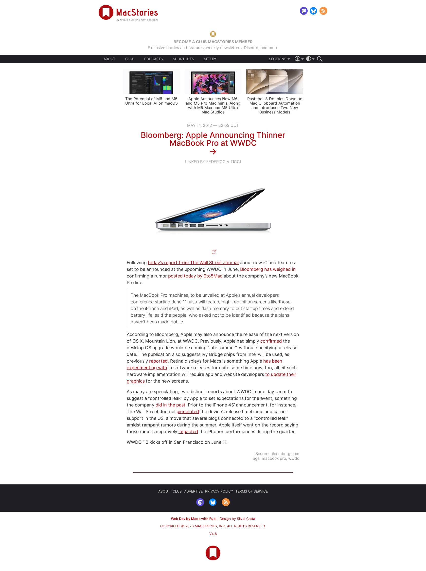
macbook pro (274, 458)
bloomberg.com (284, 453)
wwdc (293, 458)
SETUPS (210, 59)
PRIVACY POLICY (219, 491)
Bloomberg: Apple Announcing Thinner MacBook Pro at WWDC (213, 139)
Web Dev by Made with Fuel (193, 518)
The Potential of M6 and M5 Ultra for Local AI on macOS (151, 101)
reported (158, 361)
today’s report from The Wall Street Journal (193, 262)
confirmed (271, 341)
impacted (188, 431)
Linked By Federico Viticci (213, 161)
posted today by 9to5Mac (195, 275)
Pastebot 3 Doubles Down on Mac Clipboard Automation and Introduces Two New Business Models (274, 105)
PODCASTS (153, 59)
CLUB (129, 59)
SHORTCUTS (183, 59)
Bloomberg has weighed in (268, 269)
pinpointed (188, 411)
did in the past (170, 404)
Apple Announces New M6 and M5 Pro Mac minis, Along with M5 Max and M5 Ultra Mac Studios (213, 105)
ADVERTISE (193, 491)
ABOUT (109, 59)
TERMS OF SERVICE (251, 491)
